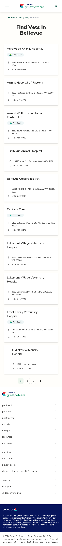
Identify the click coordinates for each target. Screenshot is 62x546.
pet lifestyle (8, 418)
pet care (6, 411)
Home (10, 17)
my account (8, 443)
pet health (7, 405)
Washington (22, 17)
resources (7, 436)
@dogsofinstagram (11, 493)
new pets (7, 430)
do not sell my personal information (19, 471)
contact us (7, 458)
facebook (7, 480)
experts (6, 424)
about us (6, 452)
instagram (7, 486)
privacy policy (9, 464)
